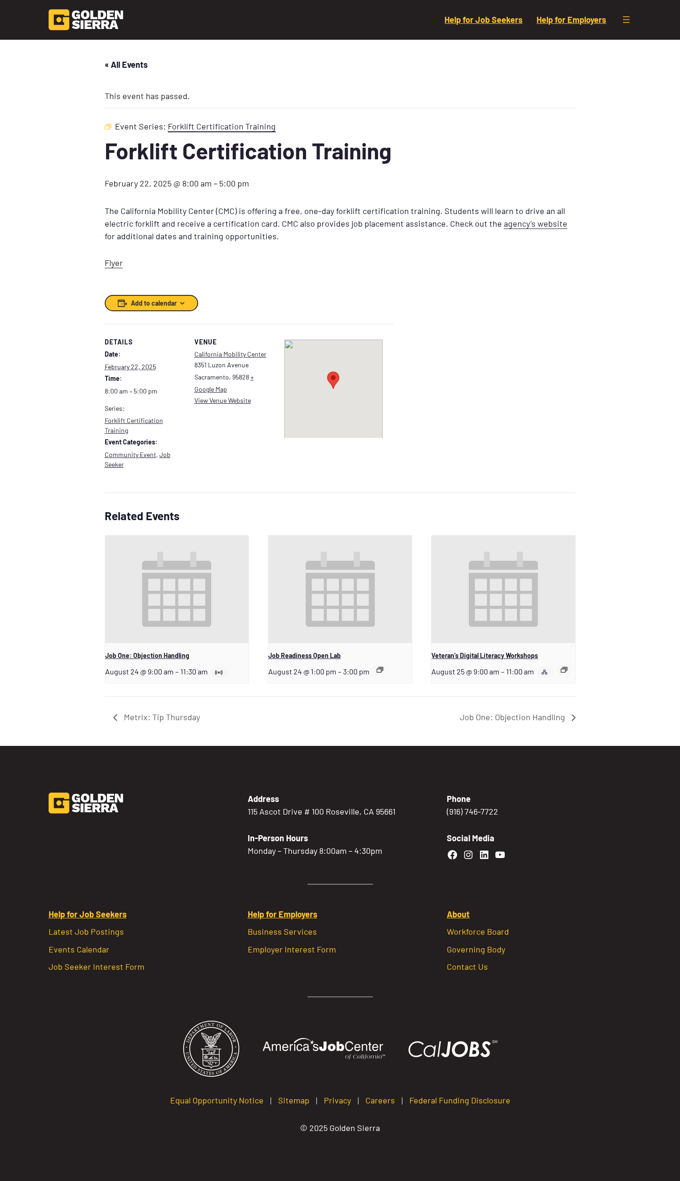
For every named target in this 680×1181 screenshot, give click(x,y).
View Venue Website (222, 400)
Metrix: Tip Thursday (161, 717)
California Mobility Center (230, 354)
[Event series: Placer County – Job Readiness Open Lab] (380, 670)
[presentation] (177, 589)
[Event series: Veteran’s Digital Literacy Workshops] (564, 670)
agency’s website (535, 223)
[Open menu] (626, 19)
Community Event (130, 454)
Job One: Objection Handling (147, 655)
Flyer (114, 263)
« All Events (126, 64)
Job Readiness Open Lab (304, 655)
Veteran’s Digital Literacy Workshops (484, 655)
